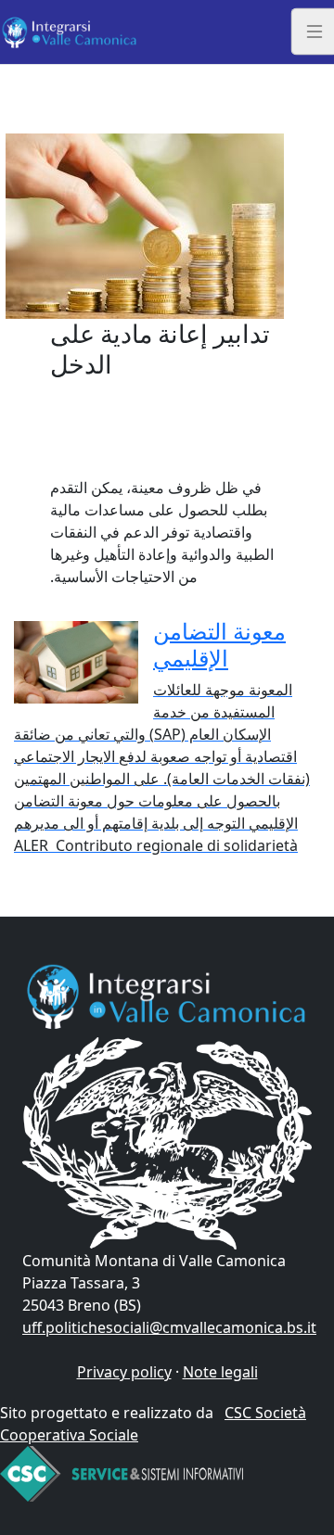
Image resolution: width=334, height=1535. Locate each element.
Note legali (220, 1372)
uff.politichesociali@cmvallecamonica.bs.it (169, 1327)
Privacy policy (124, 1372)
